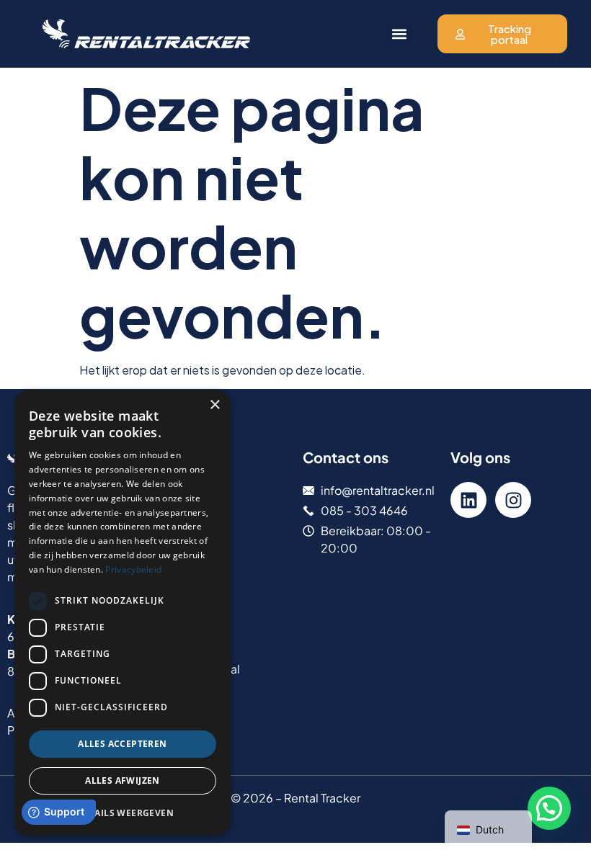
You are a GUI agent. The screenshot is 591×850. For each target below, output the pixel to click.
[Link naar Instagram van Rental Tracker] (513, 500)
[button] (399, 34)
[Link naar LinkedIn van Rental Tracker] (468, 500)
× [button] (214, 405)
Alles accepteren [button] (122, 744)
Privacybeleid (133, 569)
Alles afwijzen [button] (122, 780)
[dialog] (122, 613)
